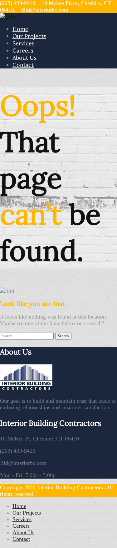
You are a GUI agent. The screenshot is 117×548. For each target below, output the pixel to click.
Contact (23, 64)
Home (20, 29)
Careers (22, 50)
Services (23, 43)
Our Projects (29, 36)
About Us (24, 57)
